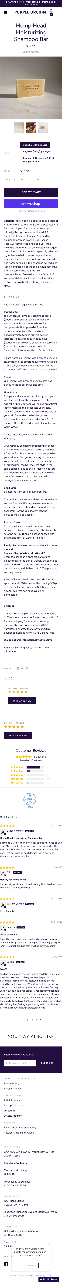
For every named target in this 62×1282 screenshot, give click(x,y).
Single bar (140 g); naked (34, 144)
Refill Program (12, 1100)
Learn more (31, 1265)
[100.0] (29, 799)
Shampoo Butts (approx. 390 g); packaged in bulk (38, 160)
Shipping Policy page (26, 647)
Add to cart (31, 192)
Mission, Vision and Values (19, 1132)
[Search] (51, 10)
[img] (7, 826)
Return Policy (11, 1083)
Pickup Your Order (14, 1105)
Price (7, 171)
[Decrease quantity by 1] (22, 179)
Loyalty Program (13, 1115)
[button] (17, 767)
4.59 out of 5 (39, 756)
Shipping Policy (12, 1088)
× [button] (49, 1243)
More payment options (31, 211)
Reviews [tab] (9, 678)
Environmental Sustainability (20, 1127)
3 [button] (32, 1019)
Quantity (9, 179)
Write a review (22, 701)
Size (6, 153)
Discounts (9, 1110)
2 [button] (27, 1019)
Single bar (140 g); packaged (36, 151)
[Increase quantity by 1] (38, 179)
